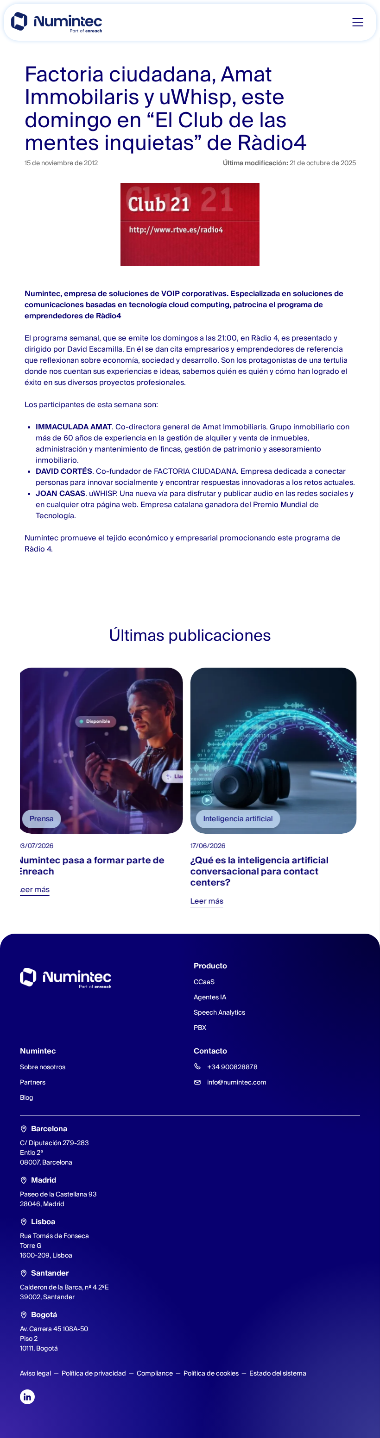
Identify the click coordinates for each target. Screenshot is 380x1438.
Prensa (45, 819)
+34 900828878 (232, 1067)
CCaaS (204, 982)
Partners (32, 1082)
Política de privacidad (94, 1373)
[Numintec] (56, 22)
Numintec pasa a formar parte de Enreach (94, 865)
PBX (200, 1027)
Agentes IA (210, 997)
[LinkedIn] (27, 1396)
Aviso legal (35, 1373)
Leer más (36, 889)
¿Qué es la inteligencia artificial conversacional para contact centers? (263, 871)
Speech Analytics (219, 1012)
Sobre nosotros (42, 1067)
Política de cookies (211, 1373)
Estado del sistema (277, 1373)
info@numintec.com (236, 1082)
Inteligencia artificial (241, 819)
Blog (26, 1097)
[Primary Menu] (358, 22)
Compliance (155, 1373)
